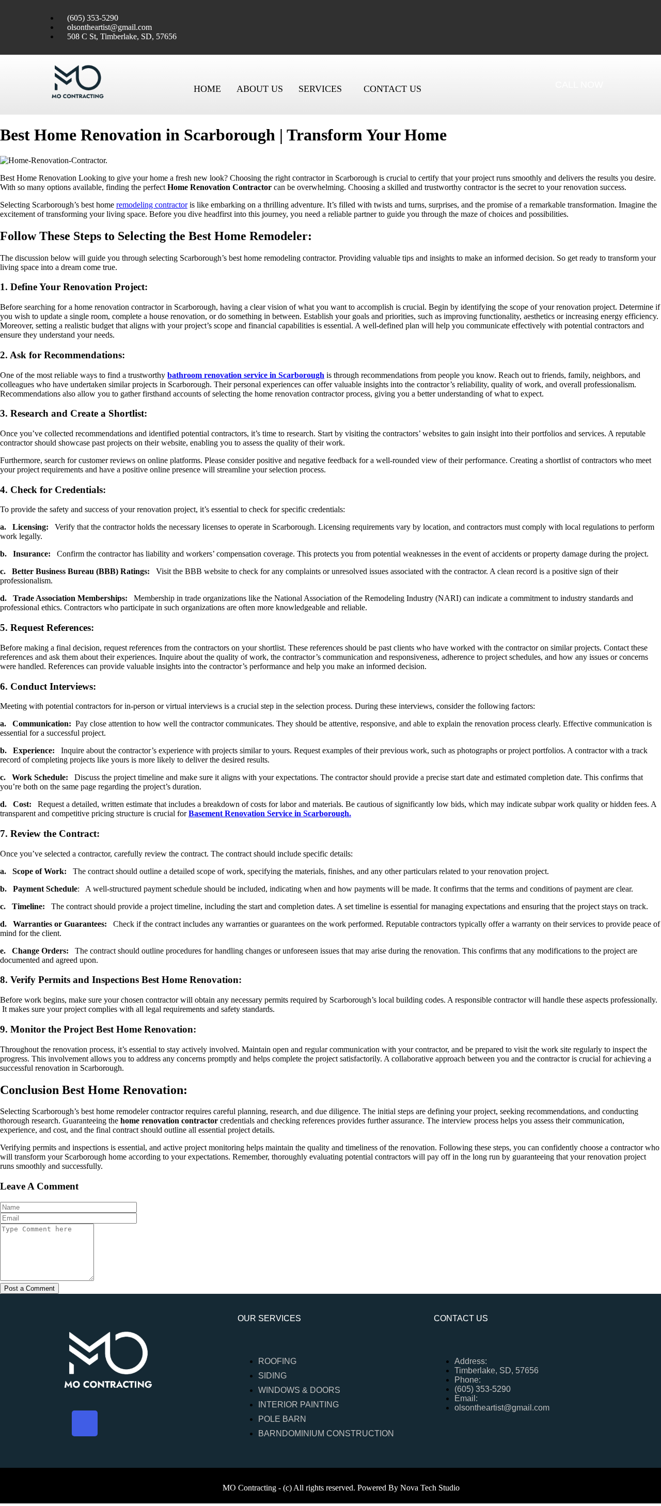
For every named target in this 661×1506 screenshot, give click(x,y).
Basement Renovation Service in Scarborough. (269, 813)
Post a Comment (29, 1288)
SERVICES (320, 89)
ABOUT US (260, 89)
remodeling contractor (151, 204)
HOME (207, 89)
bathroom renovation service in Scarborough (245, 375)
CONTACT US (392, 89)
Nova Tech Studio (430, 1487)
